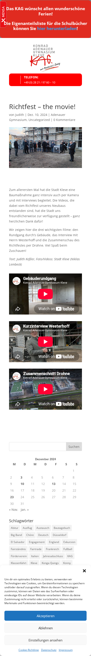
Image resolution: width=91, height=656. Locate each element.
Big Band (16, 535)
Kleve (34, 563)
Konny (67, 563)
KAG (70, 556)
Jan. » (25, 509)
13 (53, 484)
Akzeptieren (46, 616)
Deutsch (43, 535)
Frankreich (52, 549)
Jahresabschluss (53, 556)
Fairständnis (18, 549)
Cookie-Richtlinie (29, 650)
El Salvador (18, 542)
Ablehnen (45, 628)
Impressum (66, 650)
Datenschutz (49, 650)
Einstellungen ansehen (45, 640)
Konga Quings (50, 563)
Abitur (14, 528)
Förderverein (19, 556)
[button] (84, 571)
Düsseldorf (59, 535)
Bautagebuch (62, 528)
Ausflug (27, 528)
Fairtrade (36, 549)
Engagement (37, 542)
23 (12, 497)
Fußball (67, 549)
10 (22, 484)
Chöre (30, 535)
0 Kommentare (64, 120)
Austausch (42, 528)
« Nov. (13, 509)
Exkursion (69, 542)
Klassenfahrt (18, 563)
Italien (35, 556)
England (54, 542)
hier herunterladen (57, 28)
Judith (19, 115)
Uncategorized (39, 120)
